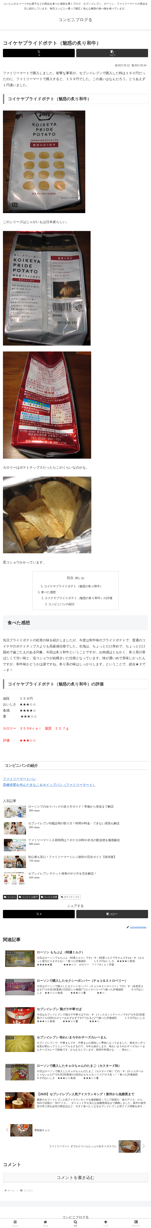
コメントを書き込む (75, 1177)
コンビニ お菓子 (30, 897)
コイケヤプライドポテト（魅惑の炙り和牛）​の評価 (78, 598)
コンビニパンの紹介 (61, 604)
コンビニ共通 (50, 897)
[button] (112, 53)
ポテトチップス (71, 897)
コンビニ (11, 897)
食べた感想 (48, 592)
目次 (70, 578)
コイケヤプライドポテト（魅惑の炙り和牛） (73, 586)
